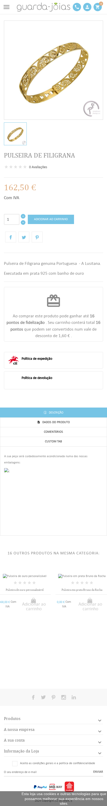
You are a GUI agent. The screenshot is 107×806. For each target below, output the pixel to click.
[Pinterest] (37, 237)
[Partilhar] (10, 237)
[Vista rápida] (20, 674)
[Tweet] (23, 237)
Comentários (53, 432)
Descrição (55, 412)
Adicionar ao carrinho (51, 219)
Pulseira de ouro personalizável (25, 590)
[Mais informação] (29, 674)
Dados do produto (56, 422)
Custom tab (53, 441)
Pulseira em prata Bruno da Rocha (82, 590)
